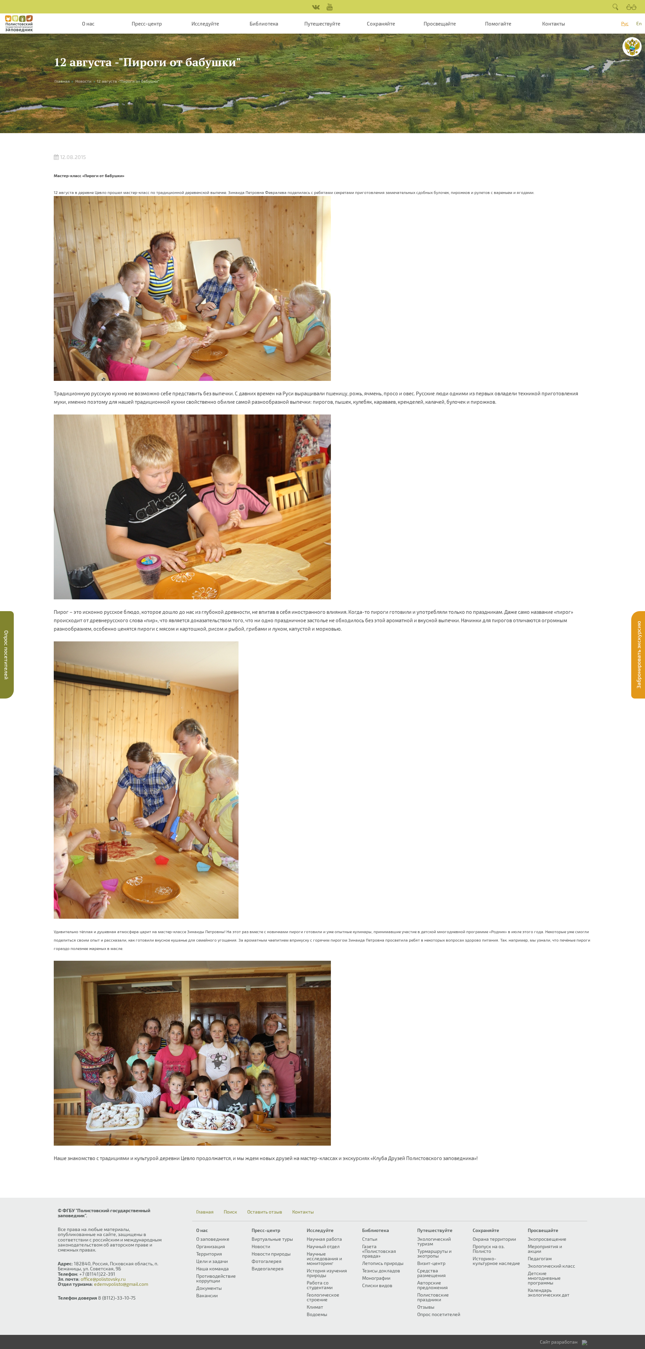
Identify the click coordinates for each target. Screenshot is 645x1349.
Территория (209, 1254)
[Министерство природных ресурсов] (632, 46)
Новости (83, 81)
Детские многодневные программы (544, 1277)
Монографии (376, 1278)
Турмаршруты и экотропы (434, 1253)
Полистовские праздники (433, 1297)
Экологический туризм (434, 1241)
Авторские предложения (432, 1285)
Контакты (553, 24)
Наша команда (212, 1268)
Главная (205, 1211)
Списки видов (377, 1285)
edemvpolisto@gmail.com (121, 1284)
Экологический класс (551, 1266)
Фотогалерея (267, 1261)
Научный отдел (323, 1246)
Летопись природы (382, 1263)
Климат (315, 1307)
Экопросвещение (547, 1239)
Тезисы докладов (381, 1270)
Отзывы (425, 1307)
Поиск (230, 1211)
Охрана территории (494, 1239)
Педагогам (540, 1258)
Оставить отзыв (264, 1211)
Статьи (369, 1239)
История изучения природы (327, 1273)
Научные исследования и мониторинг (324, 1258)
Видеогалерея (268, 1268)
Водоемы (317, 1314)
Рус (625, 23)
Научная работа (324, 1239)
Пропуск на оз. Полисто (489, 1248)
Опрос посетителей (438, 1314)
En (639, 23)
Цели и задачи (212, 1261)
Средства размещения (431, 1273)
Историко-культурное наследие (496, 1261)
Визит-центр (431, 1263)
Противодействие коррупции (216, 1278)
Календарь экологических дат (548, 1292)
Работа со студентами (320, 1285)
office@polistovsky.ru (103, 1279)
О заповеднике (212, 1239)
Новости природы (271, 1254)
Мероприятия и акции (545, 1248)
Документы (209, 1288)
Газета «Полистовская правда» (379, 1251)
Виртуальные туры (272, 1239)
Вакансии (207, 1295)
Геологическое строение (323, 1297)
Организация (210, 1246)
